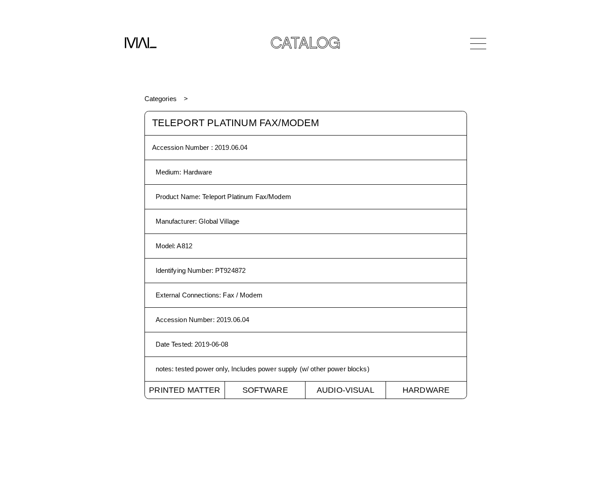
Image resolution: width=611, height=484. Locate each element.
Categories (160, 98)
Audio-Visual (345, 390)
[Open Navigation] (478, 43)
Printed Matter (184, 390)
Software (265, 390)
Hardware (426, 390)
